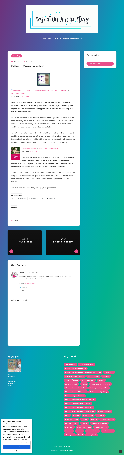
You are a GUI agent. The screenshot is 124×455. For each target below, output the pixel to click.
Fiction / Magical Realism (74, 396)
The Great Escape (29, 148)
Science (80, 431)
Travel (80, 435)
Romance (69, 431)
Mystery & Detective (99, 423)
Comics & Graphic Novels (74, 376)
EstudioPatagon (68, 450)
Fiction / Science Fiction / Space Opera (79, 411)
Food (67, 415)
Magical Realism (71, 423)
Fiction (84, 384)
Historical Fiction (71, 419)
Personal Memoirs (84, 427)
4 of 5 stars (24, 96)
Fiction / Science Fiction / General (77, 403)
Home (44, 38)
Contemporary (93, 376)
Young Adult (91, 435)
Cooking (106, 376)
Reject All (24, 443)
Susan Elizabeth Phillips (48, 148)
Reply (22, 290)
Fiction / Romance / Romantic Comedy (79, 400)
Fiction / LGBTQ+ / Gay (98, 392)
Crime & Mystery (88, 380)
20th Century (70, 364)
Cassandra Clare (18, 93)
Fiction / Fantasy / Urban (99, 388)
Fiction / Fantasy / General (100, 384)
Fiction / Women (104, 411)
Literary (94, 419)
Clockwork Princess (59, 90)
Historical (100, 415)
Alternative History (86, 364)
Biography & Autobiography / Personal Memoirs (83, 372)
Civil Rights (109, 372)
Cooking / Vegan (71, 380)
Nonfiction (69, 427)
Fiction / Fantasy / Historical (75, 388)
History (84, 419)
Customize (10, 443)
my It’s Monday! (29, 283)
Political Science (101, 427)
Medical (85, 423)
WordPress (66, 446)
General (76, 415)
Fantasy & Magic (71, 384)
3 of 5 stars (34, 151)
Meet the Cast (53, 38)
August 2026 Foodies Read (69, 38)
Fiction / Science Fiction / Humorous (78, 407)
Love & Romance (107, 419)
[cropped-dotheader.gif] (62, 19)
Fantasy (101, 380)
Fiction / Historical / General (75, 392)
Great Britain (88, 415)
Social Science (107, 431)
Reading (16, 56)
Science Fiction (92, 431)
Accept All (17, 447)
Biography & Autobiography (75, 368)
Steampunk (69, 435)
